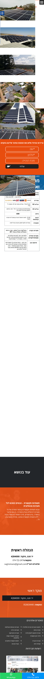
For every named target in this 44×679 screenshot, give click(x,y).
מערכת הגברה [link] (36, 641)
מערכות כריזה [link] (15, 630)
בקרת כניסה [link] (37, 630)
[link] (17, 20)
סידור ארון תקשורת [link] (35, 636)
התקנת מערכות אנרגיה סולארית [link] (32, 627)
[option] (22, 511)
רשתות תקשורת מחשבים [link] (12, 641)
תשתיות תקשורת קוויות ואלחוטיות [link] (12, 637)
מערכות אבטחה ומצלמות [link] (12, 627)
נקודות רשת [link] (37, 644)
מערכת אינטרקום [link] (14, 633)
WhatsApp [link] (11, 677)
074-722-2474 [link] (33, 677)
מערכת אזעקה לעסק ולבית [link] (33, 633)
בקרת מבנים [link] (15, 644)
